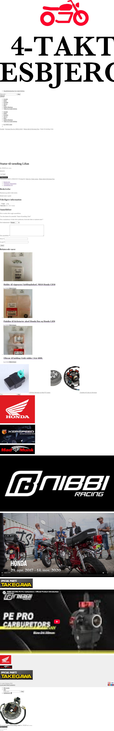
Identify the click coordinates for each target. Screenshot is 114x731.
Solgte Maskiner (8, 107)
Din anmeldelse (5, 235)
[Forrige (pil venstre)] (0, 730)
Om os (5, 104)
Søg (19, 94)
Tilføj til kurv (4, 177)
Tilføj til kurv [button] (12, 288)
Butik (5, 101)
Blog (5, 105)
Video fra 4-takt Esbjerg (10, 109)
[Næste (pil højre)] (2, 730)
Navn (2, 238)
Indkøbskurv (8, 693)
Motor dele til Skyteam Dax (31, 129)
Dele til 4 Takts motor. (32, 179)
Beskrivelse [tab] (7, 182)
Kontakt (6, 102)
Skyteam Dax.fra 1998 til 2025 (14, 129)
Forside (6, 99)
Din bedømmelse (5, 222)
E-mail (2, 242)
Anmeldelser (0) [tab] (8, 185)
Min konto (6, 688)
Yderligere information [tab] (10, 183)
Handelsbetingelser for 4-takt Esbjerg (14, 91)
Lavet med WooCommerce (7, 685)
